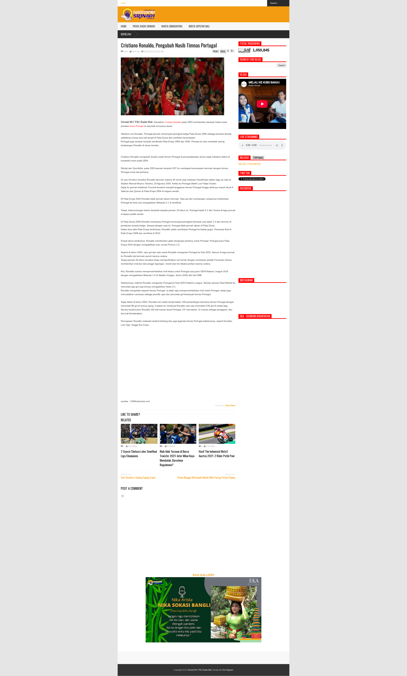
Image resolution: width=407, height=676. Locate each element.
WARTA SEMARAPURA (171, 26)
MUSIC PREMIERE (249, 164)
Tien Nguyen (227, 670)
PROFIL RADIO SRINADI (144, 26)
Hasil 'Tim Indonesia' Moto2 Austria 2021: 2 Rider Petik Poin (217, 453)
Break (126, 34)
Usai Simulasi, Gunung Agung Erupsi (138, 477)
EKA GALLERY (203, 575)
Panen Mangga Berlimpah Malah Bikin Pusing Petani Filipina (206, 477)
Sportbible (138, 168)
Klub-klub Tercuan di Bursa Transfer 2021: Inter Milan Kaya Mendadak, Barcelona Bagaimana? (177, 458)
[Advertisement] (231, 13)
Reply (125, 51)
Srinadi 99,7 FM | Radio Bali (200, 670)
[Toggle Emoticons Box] (122, 496)
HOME (123, 26)
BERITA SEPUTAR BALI (199, 26)
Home (123, 3)
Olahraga (136, 51)
